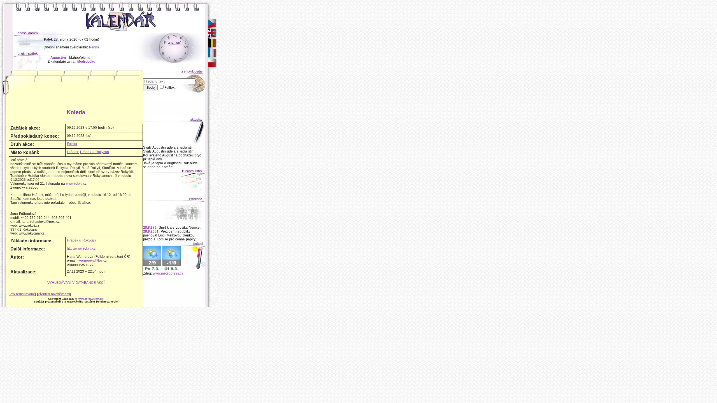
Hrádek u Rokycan (94, 152)
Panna (94, 47)
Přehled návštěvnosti (54, 294)
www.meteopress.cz (168, 273)
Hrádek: (73, 152)
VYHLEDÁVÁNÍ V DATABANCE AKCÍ (75, 283)
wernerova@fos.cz (92, 261)
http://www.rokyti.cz (81, 248)
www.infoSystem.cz (90, 298)
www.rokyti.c (75, 184)
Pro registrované (22, 294)
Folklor (72, 144)
